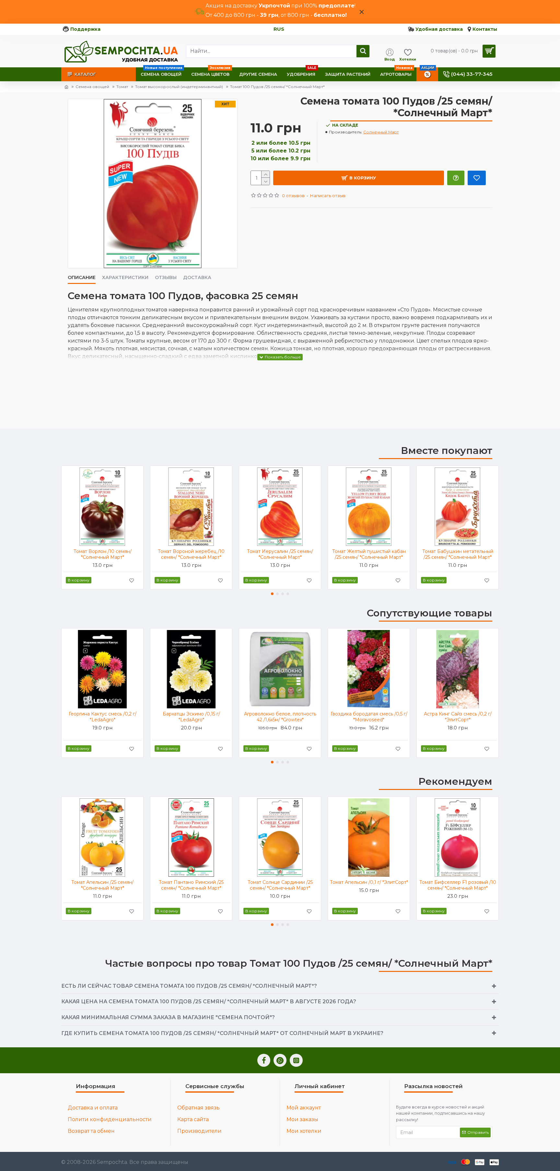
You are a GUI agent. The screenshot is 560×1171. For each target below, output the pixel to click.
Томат (122, 86)
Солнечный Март (381, 131)
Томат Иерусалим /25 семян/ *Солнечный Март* (280, 554)
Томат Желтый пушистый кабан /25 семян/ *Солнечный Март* (369, 554)
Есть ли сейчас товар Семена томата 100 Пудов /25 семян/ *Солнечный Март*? (189, 986)
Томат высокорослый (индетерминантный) (179, 86)
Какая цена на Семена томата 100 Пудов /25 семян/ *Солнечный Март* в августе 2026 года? (208, 1001)
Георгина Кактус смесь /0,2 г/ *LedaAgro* (102, 717)
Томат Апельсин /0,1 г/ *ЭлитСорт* (369, 882)
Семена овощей (92, 86)
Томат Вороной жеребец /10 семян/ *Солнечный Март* (191, 554)
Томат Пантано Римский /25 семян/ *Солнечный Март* (191, 885)
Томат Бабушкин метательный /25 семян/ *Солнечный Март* (457, 554)
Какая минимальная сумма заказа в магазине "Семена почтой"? (168, 1017)
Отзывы (166, 277)
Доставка (197, 277)
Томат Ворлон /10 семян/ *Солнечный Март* (103, 554)
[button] (272, 593)
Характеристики (125, 277)
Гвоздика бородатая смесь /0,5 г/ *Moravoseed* (369, 717)
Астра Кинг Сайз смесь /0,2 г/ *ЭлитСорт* (458, 717)
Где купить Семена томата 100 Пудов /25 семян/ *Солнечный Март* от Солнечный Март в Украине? (222, 1033)
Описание (82, 277)
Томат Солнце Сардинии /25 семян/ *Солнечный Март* (280, 885)
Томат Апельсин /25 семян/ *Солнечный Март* (102, 885)
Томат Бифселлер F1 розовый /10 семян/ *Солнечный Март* (457, 885)
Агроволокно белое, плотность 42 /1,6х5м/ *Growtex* (280, 717)
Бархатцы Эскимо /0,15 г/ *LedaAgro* (191, 717)
